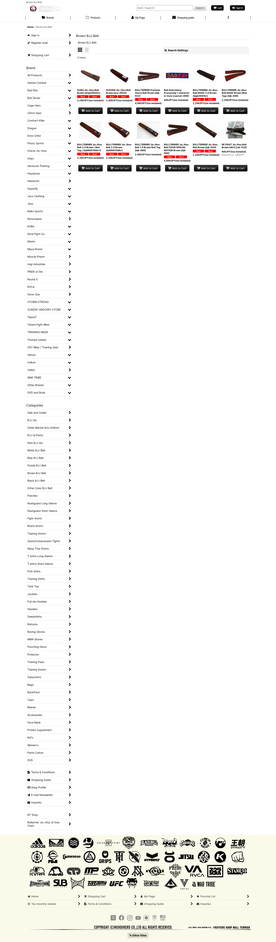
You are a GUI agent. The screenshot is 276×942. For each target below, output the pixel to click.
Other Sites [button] (139, 935)
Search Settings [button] (178, 50)
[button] (228, 18)
